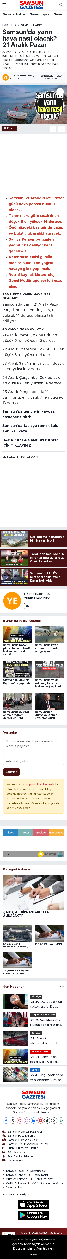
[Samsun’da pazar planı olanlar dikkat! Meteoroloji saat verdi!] (17, 634)
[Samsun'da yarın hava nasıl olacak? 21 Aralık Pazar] (33, 104)
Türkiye (36, 996)
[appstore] (33, 1205)
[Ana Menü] (4, 5)
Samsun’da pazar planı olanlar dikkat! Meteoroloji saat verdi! (44, 1059)
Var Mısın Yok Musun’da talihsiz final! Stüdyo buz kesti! (46, 1023)
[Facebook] (6, 1120)
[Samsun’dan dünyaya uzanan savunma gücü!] (49, 701)
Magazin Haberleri (43, 1015)
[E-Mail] (27, 606)
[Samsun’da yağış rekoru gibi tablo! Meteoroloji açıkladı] (49, 669)
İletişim (24, 1194)
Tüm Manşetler (17, 1152)
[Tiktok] (47, 1120)
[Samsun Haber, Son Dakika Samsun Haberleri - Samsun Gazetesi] (31, 5)
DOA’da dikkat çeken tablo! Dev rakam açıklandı (46, 1004)
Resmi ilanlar (40, 1175)
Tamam (33, 1254)
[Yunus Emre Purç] (12, 600)
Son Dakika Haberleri (21, 1156)
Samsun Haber (14, 14)
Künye (10, 1194)
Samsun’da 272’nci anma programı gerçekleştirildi (16, 715)
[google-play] (33, 1216)
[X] (13, 1120)
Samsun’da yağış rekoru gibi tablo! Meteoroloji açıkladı (48, 683)
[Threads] (54, 1120)
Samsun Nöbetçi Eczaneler (25, 1131)
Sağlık (35, 1070)
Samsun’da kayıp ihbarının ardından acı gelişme (47, 648)
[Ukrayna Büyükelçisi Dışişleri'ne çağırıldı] (17, 669)
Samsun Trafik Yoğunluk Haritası (28, 1144)
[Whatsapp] (61, 1120)
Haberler (9, 25)
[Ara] (61, 5)
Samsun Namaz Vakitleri (23, 1140)
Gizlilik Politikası (16, 1183)
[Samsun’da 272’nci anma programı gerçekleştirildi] (17, 701)
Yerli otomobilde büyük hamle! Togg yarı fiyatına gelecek (44, 1041)
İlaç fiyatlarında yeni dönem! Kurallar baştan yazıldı (46, 1078)
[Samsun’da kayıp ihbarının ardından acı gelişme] (49, 634)
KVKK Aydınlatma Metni (47, 1183)
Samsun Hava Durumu (21, 1135)
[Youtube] (40, 1120)
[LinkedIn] (34, 1120)
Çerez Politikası (44, 1179)
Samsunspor (40, 14)
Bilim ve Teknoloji (17, 1179)
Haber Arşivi (15, 1160)
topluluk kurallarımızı (39, 784)
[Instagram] (27, 1120)
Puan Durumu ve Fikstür (23, 1148)
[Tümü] (62, 986)
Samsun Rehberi (16, 1175)
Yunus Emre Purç (37, 598)
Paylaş (11, 128)
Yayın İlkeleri (14, 1187)
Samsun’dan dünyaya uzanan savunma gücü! (46, 715)
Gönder (11, 771)
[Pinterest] (20, 1120)
